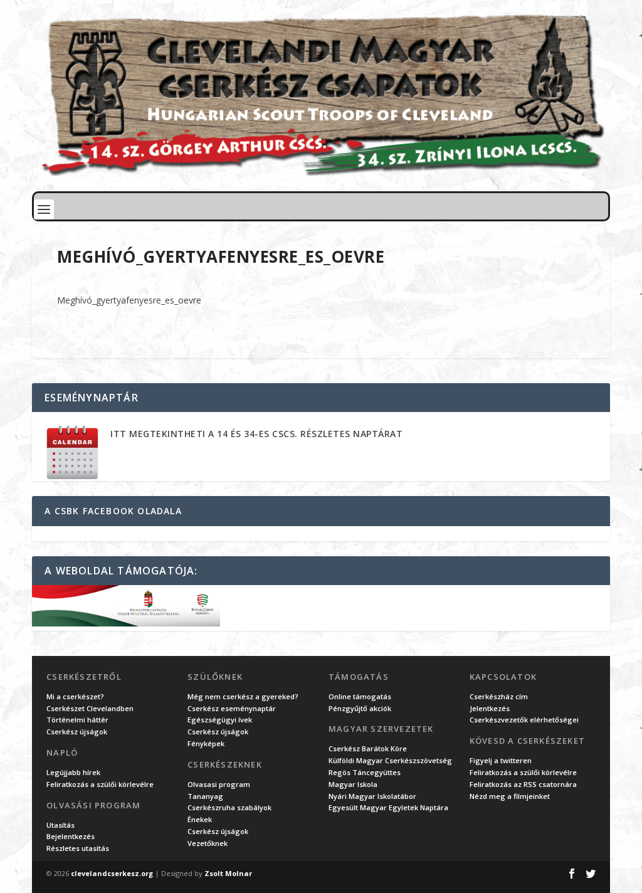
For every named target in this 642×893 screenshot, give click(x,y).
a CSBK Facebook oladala (113, 511)
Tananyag (205, 796)
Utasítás (60, 825)
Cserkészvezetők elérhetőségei (524, 719)
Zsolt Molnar (228, 873)
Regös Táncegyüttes (365, 772)
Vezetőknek (207, 843)
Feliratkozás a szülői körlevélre (100, 784)
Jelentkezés (490, 708)
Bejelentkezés (70, 836)
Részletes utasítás (77, 848)
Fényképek (205, 743)
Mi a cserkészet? (75, 696)
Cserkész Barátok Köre (368, 748)
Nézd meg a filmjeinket (510, 796)
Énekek (199, 819)
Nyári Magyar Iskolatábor (372, 796)
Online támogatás (360, 696)
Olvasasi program (218, 784)
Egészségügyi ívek (219, 719)
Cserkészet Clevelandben (90, 708)
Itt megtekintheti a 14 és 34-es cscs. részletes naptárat (256, 434)
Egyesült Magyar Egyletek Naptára (388, 807)
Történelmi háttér (77, 719)
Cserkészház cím (499, 696)
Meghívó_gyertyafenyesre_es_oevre (129, 300)
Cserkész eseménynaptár (231, 708)
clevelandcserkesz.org (112, 873)
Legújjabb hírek (73, 772)
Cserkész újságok (76, 731)
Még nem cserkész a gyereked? (242, 696)
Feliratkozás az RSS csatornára (523, 784)
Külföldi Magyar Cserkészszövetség (390, 760)
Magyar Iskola (353, 784)
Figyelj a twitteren (501, 760)
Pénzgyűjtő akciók (360, 708)
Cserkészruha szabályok (229, 807)
